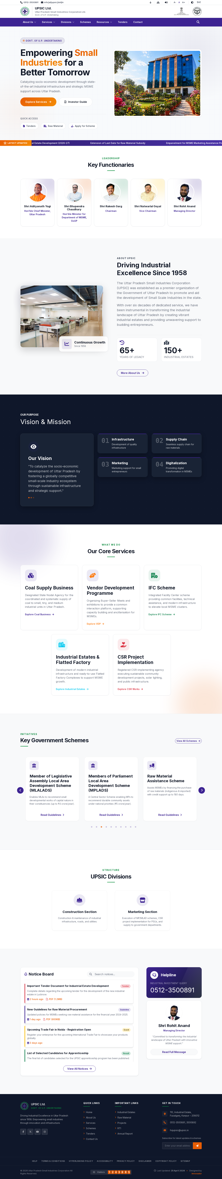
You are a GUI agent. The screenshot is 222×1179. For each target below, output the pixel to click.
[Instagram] (45, 1132)
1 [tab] (91, 827)
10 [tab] (135, 827)
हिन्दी (199, 2)
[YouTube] (37, 1132)
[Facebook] (23, 1132)
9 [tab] (130, 827)
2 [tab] (96, 827)
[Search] (198, 22)
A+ (183, 2)
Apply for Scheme (85, 126)
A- (175, 2)
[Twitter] (30, 1132)
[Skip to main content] (152, 2)
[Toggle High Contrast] (192, 2)
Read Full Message (174, 1052)
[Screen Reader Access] (167, 2)
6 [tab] (116, 827)
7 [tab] (121, 827)
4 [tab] (106, 827)
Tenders (31, 126)
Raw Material (55, 126)
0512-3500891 (172, 990)
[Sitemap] (159, 2)
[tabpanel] (52, 789)
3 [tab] (101, 827)
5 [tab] (111, 827)
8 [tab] (125, 827)
